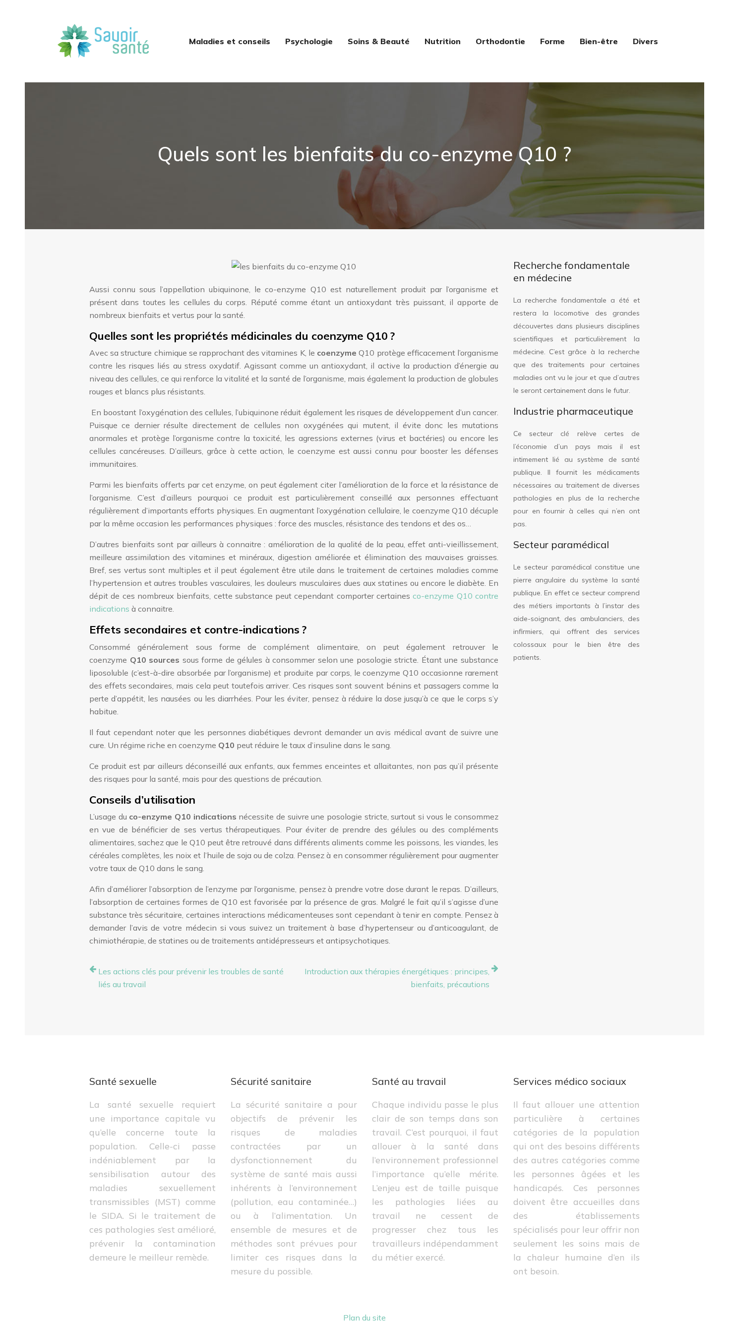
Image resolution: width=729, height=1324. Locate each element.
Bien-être (599, 41)
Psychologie (309, 41)
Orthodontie (500, 41)
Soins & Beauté (379, 41)
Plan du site (364, 1318)
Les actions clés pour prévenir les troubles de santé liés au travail (191, 977)
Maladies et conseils (229, 41)
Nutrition (443, 41)
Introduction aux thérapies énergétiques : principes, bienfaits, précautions (396, 977)
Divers (645, 41)
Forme (552, 41)
